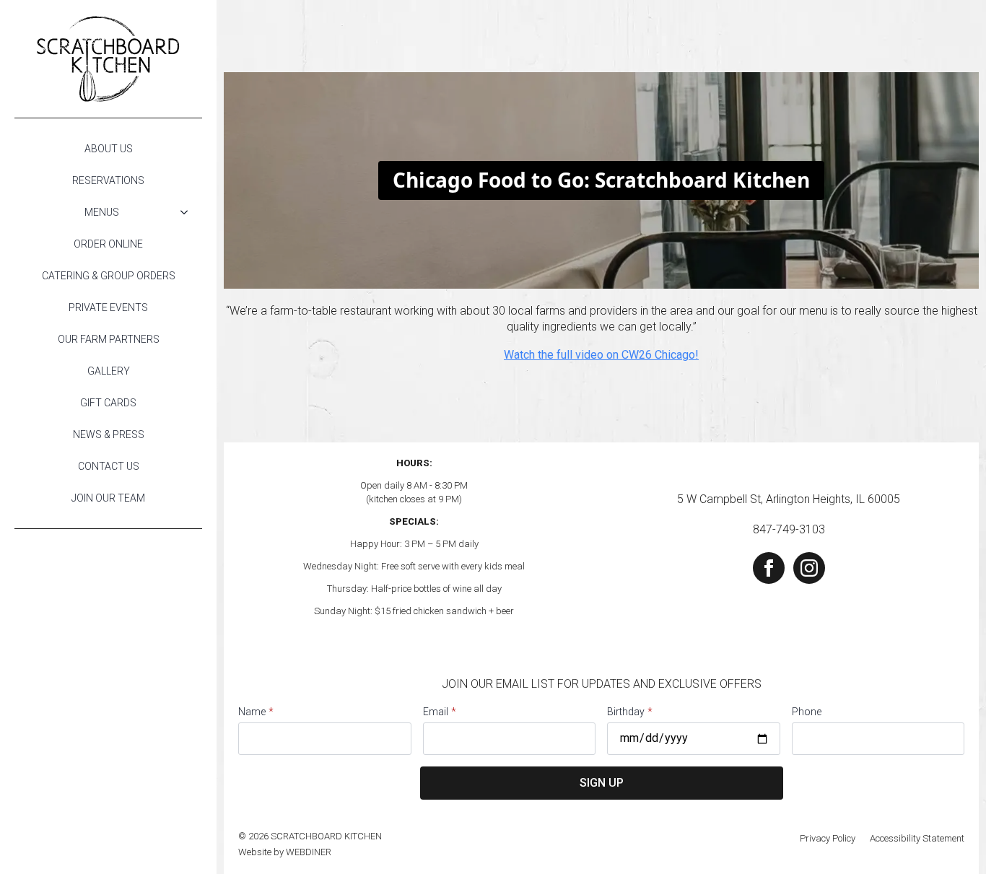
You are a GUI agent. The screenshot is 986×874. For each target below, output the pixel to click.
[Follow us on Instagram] (809, 568)
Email (439, 712)
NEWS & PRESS (108, 434)
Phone (806, 712)
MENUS (101, 212)
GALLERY (108, 371)
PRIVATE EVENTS (108, 307)
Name (256, 712)
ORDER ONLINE (108, 244)
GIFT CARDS (108, 402)
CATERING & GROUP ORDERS (108, 275)
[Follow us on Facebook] (769, 568)
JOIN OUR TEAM (108, 498)
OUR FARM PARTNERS (109, 339)
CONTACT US (108, 466)
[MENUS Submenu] (188, 212)
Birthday (630, 712)
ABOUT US (108, 148)
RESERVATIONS (108, 180)
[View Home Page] (108, 58)
